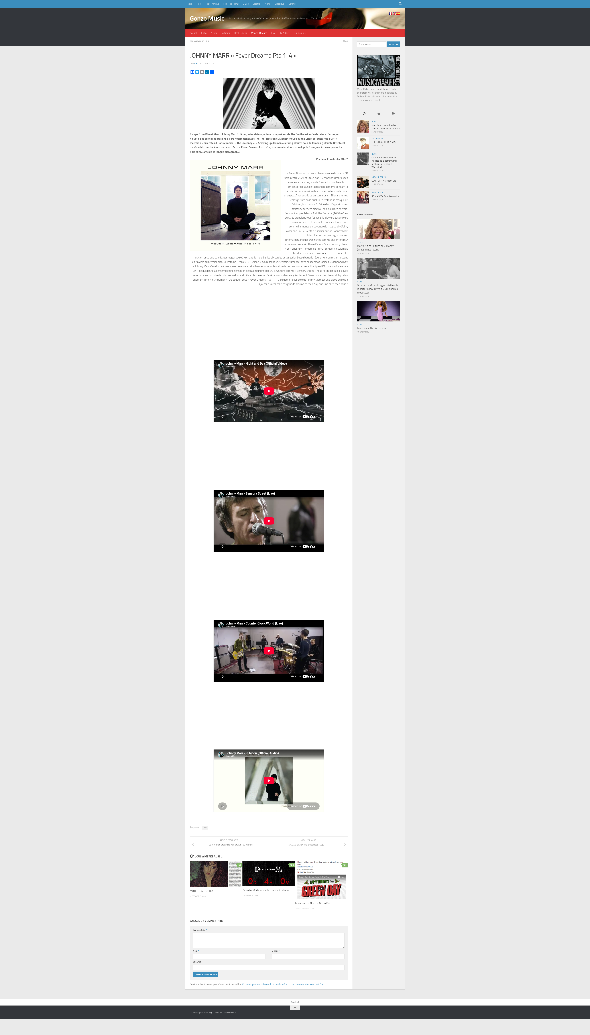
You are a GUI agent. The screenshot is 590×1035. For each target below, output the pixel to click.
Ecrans (292, 3)
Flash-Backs (240, 32)
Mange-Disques (259, 32)
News (214, 32)
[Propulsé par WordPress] (211, 1013)
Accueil (193, 32)
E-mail (275, 951)
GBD (196, 63)
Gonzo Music (207, 18)
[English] (394, 13)
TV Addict (284, 32)
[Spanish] (398, 13)
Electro (256, 3)
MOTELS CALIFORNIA (201, 890)
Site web (197, 962)
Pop (199, 3)
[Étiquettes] (393, 114)
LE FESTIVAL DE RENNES (383, 142)
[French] (390, 13)
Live (273, 32)
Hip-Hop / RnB (231, 3)
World (267, 3)
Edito (203, 32)
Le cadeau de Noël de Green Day (312, 903)
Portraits (225, 32)
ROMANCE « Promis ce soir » (385, 196)
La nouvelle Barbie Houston (372, 328)
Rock (190, 3)
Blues (246, 3)
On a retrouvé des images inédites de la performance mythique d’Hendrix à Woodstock (377, 289)
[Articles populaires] (378, 114)
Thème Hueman (229, 1013)
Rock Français (212, 3)
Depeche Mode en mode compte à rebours (265, 890)
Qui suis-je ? (300, 32)
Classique (279, 3)
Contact (295, 1002)
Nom (196, 951)
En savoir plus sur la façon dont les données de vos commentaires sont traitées (282, 984)
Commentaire (200, 930)
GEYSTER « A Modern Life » (385, 180)
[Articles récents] (364, 114)
